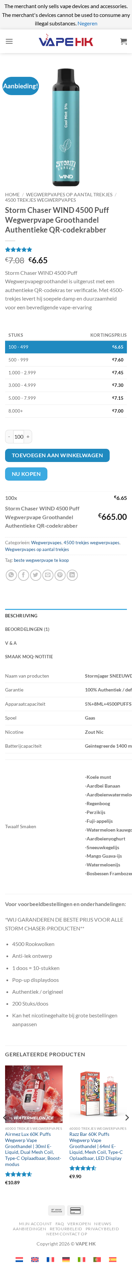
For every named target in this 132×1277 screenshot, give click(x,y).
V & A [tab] (11, 643)
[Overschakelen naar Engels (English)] (35, 1259)
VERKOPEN (79, 1223)
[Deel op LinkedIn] (72, 575)
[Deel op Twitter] (35, 575)
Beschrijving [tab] (21, 615)
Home (12, 194)
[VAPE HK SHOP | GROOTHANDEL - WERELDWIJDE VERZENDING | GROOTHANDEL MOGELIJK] (66, 41)
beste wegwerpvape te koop (41, 560)
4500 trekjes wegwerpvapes (40, 200)
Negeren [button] (87, 23)
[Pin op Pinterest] (60, 575)
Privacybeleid (102, 1228)
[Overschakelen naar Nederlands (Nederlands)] (19, 1259)
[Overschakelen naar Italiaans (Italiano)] (81, 1259)
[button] (9, 41)
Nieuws (102, 1223)
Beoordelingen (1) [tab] (27, 629)
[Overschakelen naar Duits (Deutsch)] (66, 1259)
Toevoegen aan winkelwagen (57, 455)
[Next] (127, 1131)
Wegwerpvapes (46, 542)
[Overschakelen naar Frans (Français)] (50, 1259)
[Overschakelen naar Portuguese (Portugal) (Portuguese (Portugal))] (97, 1259)
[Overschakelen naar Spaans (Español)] (113, 1259)
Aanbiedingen (29, 1228)
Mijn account (35, 1223)
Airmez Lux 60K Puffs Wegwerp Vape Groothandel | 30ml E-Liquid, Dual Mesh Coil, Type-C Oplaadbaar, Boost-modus (33, 1149)
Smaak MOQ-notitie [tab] (29, 656)
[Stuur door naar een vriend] (47, 575)
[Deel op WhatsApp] (11, 575)
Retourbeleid (66, 1228)
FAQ (60, 1223)
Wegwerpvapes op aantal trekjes (69, 194)
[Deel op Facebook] (23, 575)
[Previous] (5, 1131)
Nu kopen (26, 474)
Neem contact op (66, 1233)
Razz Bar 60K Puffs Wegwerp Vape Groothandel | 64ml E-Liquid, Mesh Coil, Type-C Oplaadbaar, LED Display (96, 1146)
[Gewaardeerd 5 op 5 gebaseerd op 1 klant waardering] (66, 249)
